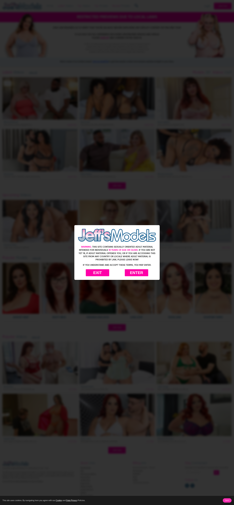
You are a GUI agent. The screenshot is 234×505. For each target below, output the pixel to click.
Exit (97, 272)
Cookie (59, 500)
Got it (227, 500)
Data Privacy (71, 500)
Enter (136, 272)
